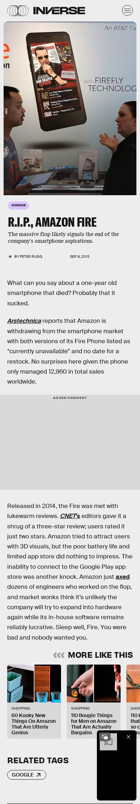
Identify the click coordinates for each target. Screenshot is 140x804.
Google (23, 774)
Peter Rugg (31, 256)
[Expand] (105, 737)
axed (123, 577)
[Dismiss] (128, 737)
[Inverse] (59, 10)
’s (70, 516)
